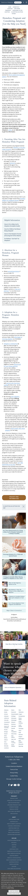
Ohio (20, 710)
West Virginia (20, 741)
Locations (14, 763)
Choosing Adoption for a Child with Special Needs (13, 555)
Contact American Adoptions (14, 766)
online (10, 130)
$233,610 (12, 163)
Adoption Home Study (14, 828)
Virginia (20, 736)
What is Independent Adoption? (14, 860)
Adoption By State (14, 849)
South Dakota (20, 725)
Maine (12, 710)
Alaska (5, 712)
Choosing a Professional (14, 826)
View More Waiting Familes (14, 644)
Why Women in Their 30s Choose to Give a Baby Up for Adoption (16, 591)
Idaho (5, 735)
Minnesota (13, 718)
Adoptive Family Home (14, 819)
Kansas (5, 744)
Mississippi (13, 720)
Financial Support (14, 809)
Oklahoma (21, 712)
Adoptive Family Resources (14, 834)
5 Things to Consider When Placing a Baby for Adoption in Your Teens (13, 577)
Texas (20, 730)
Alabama (6, 710)
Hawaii (5, 733)
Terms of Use (14, 769)
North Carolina (13, 742)
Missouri (13, 722)
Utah (20, 732)
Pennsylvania (21, 716)
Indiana (6, 739)
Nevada (13, 728)
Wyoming (21, 746)
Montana (13, 724)
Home (9, 7)
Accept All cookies (14, 891)
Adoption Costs (14, 821)
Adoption (14, 844)
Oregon (20, 714)
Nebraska (13, 726)
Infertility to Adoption (13, 830)
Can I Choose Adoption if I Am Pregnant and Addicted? (16, 603)
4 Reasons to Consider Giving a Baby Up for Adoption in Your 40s (16, 598)
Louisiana (6, 748)
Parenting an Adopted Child (14, 851)
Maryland (13, 712)
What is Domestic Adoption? (14, 823)
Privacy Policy (14, 772)
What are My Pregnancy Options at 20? (15, 583)
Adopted (14, 847)
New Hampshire (14, 731)
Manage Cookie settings (14, 893)
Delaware (6, 724)
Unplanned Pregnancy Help (14, 805)
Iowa (5, 741)
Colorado (6, 720)
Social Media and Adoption (14, 868)
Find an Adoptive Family (14, 802)
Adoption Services (14, 855)
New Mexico (13, 736)
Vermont (21, 734)
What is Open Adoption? (14, 832)
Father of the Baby (14, 807)
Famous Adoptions (14, 864)
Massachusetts (14, 714)
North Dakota (13, 745)
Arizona (6, 714)
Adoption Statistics (14, 862)
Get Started (18, 2)
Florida (5, 729)
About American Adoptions (14, 853)
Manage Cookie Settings (14, 779)
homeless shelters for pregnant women (13, 199)
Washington (21, 738)
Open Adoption (14, 813)
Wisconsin (21, 744)
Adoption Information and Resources (13, 841)
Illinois (5, 737)
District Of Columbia (6, 727)
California (6, 718)
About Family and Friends (14, 811)
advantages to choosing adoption (12, 338)
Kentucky (6, 746)
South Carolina (21, 722)
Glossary (14, 866)
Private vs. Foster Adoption (14, 857)
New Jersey (13, 733)
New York (13, 739)
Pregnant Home (14, 798)
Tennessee (21, 728)
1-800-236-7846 (14, 760)
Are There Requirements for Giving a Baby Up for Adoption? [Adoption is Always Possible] (13, 532)
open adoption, (15, 396)
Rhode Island (20, 718)
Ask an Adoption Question (13, 687)
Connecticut (6, 722)
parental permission (13, 271)
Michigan (13, 716)
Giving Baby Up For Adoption (14, 800)
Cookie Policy (14, 776)
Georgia (6, 731)
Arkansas (6, 716)
